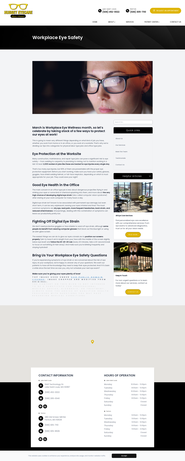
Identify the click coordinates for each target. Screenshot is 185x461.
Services (130, 22)
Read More (133, 234)
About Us (119, 138)
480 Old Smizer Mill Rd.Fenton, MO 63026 (55, 418)
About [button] (111, 22)
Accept (124, 456)
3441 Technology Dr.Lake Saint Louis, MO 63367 (57, 385)
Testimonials (121, 158)
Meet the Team (121, 152)
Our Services (120, 145)
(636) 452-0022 (52, 392)
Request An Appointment (167, 11)
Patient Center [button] (151, 22)
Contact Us (175, 22)
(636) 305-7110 (51, 425)
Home (94, 22)
